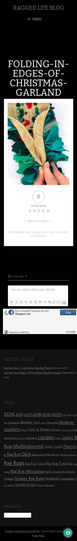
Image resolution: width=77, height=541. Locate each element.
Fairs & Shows (39, 429)
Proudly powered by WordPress (22, 531)
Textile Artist (25, 485)
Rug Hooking (68, 471)
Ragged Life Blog (38, 8)
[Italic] (16, 301)
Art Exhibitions (12, 422)
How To (21, 438)
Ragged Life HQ (39, 454)
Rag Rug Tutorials (59, 463)
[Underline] (21, 301)
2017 (28, 414)
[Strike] (25, 301)
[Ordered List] (30, 301)
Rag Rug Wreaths (53, 471)
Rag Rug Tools (35, 463)
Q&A (26, 454)
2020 (56, 414)
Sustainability (67, 479)
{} (54, 301)
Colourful (52, 422)
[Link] (49, 301)
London (46, 437)
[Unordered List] (35, 301)
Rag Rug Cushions (68, 455)
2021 (65, 415)
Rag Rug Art (53, 454)
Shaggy (9, 479)
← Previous (32, 221)
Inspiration (31, 438)
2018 (37, 414)
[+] (59, 301)
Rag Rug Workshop (27, 471)
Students (52, 478)
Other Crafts (53, 446)
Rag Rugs (14, 463)
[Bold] (11, 301)
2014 (9, 413)
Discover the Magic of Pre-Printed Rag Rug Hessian (33, 372)
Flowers (56, 429)
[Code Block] (44, 301)
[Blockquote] (40, 301)
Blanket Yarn (30, 422)
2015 (19, 414)
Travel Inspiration (45, 485)
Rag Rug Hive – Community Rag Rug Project (28, 368)
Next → (47, 221)
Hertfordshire (10, 438)
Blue (43, 423)
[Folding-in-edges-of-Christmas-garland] (38, 184)
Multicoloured (28, 446)
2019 (46, 414)
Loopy (58, 438)
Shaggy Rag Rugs (29, 478)
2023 (70, 414)
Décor (24, 429)
